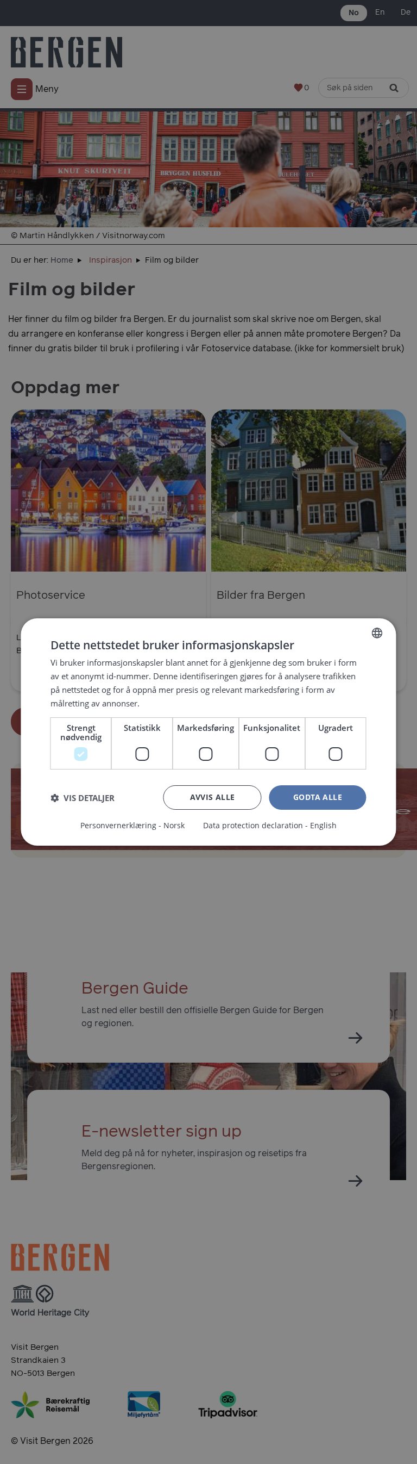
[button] (82, 798)
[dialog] (208, 732)
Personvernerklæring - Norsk (132, 825)
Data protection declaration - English (270, 825)
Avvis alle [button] (212, 797)
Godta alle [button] (317, 797)
